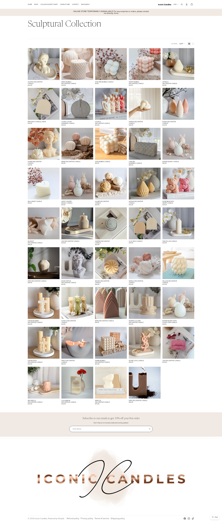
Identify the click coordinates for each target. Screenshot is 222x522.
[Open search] (181, 4)
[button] (182, 43)
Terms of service (101, 518)
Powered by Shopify (56, 518)
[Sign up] (150, 429)
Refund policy (73, 518)
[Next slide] (56, 64)
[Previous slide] (31, 64)
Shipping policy (118, 518)
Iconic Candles (41, 518)
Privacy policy (87, 518)
